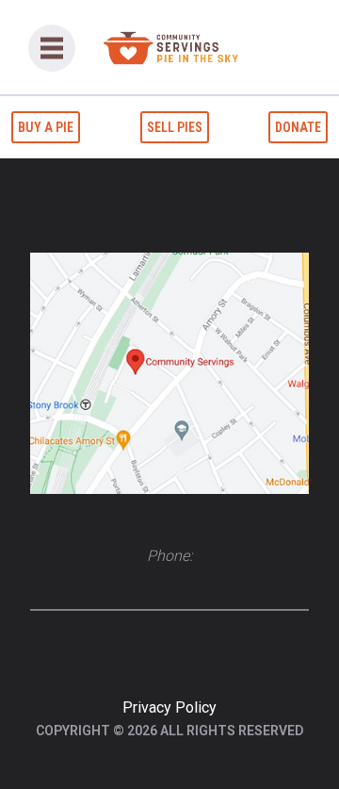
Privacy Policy (169, 707)
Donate (298, 127)
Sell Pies (174, 127)
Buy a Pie (45, 127)
